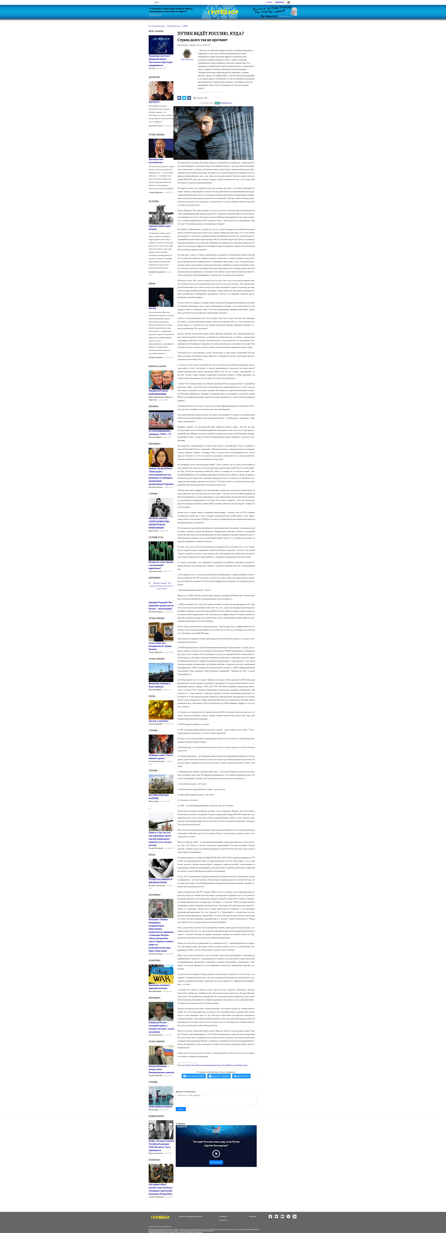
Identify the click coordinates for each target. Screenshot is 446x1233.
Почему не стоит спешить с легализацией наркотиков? (161, 565)
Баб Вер (152, 308)
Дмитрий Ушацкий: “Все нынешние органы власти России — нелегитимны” (161, 605)
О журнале (223, 1216)
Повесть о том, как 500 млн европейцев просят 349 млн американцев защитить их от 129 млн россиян (160, 839)
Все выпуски (216, 1162)
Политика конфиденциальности (190, 1216)
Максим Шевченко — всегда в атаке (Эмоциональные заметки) (161, 1069)
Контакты (223, 1220)
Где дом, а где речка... (159, 721)
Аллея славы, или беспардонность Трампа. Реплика (160, 646)
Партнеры (253, 1216)
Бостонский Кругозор (164, 1226)
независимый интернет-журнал (223, 16)
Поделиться (200, 98)
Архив (269, 2)
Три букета (154, 102)
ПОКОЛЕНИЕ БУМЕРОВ (160, 1106)
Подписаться (226, 103)
